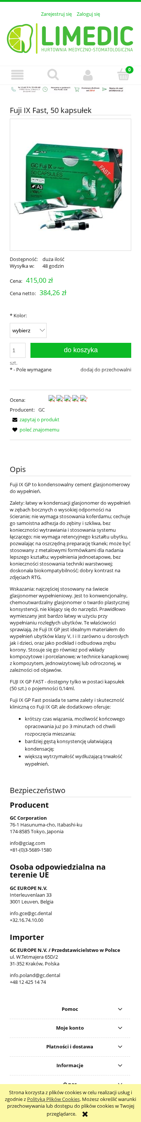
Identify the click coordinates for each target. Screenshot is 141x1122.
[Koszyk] (123, 74)
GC (41, 409)
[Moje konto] (88, 75)
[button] (17, 75)
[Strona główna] (70, 37)
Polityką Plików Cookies (53, 1099)
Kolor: (18, 315)
